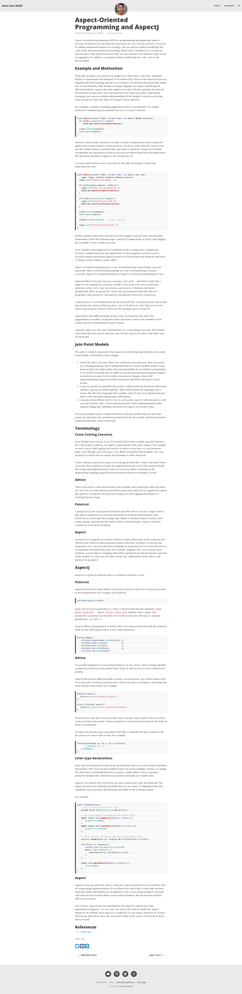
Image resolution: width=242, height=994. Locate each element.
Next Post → (157, 955)
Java (83, 938)
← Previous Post (87, 955)
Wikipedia (85, 931)
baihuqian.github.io (125, 982)
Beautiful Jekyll (126, 986)
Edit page (141, 982)
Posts (217, 6)
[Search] (238, 6)
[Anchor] (163, 26)
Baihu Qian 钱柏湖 (12, 5)
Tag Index (229, 6)
